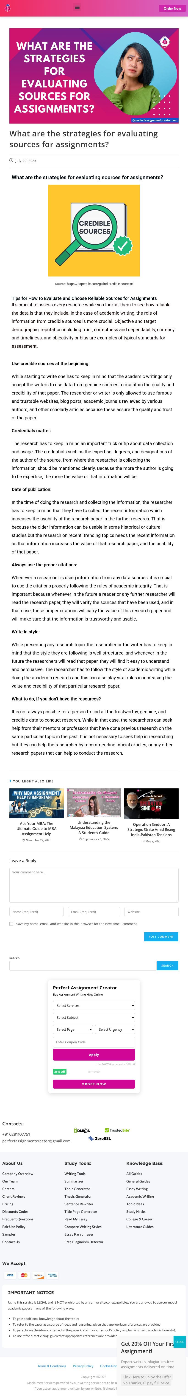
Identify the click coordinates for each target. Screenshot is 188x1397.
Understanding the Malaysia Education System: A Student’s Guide (94, 827)
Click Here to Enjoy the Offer (147, 1377)
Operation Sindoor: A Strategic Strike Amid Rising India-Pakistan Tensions (151, 829)
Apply (94, 1054)
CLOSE (179, 1342)
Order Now (94, 1084)
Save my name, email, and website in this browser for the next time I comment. (77, 924)
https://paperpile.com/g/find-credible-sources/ (100, 284)
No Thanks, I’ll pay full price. (146, 1383)
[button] (77, 7)
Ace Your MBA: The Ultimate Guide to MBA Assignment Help (37, 828)
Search (14, 958)
